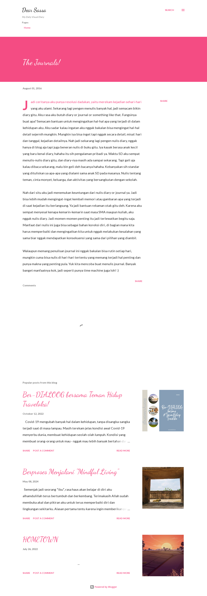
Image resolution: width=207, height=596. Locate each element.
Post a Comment (43, 450)
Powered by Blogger (105, 586)
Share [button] (164, 100)
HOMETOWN (40, 539)
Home (27, 27)
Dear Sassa (34, 9)
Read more (123, 450)
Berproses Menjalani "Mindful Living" (71, 471)
